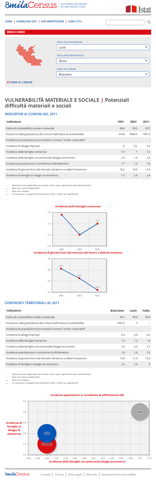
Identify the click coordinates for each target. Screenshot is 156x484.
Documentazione (52, 21)
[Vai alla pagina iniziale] (46, 6)
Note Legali (75, 474)
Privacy (59, 474)
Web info (91, 474)
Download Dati (26, 21)
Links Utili (75, 21)
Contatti (46, 474)
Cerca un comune (66, 69)
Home (8, 21)
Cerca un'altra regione (69, 42)
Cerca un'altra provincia (70, 55)
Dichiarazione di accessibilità (118, 474)
